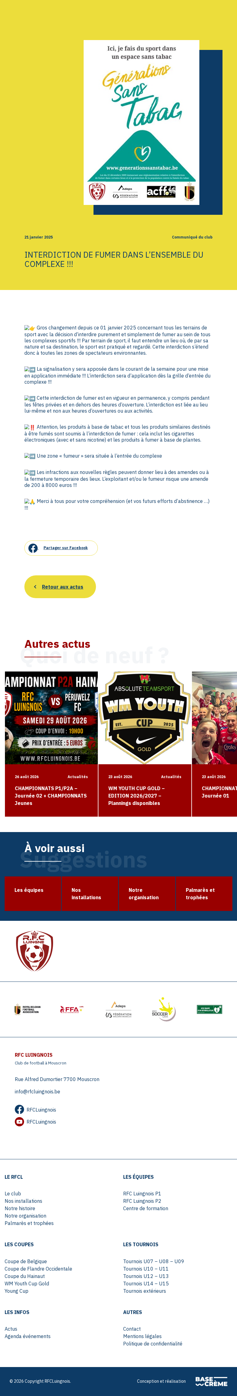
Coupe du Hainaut (25, 1276)
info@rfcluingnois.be (37, 1091)
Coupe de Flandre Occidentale (38, 1269)
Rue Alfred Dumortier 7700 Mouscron (57, 1079)
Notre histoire (20, 1208)
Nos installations (23, 1201)
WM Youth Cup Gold (27, 1283)
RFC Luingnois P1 (142, 1193)
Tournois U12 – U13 (146, 1276)
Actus (11, 1329)
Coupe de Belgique (26, 1261)
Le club (13, 1193)
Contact (132, 1329)
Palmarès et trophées (29, 1223)
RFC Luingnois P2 (142, 1201)
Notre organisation (25, 1216)
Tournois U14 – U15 (146, 1283)
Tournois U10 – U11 (146, 1269)
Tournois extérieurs (144, 1291)
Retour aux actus (62, 587)
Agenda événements (28, 1336)
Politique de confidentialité (152, 1344)
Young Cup (16, 1291)
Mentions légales (142, 1336)
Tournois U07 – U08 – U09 (153, 1261)
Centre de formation (145, 1208)
